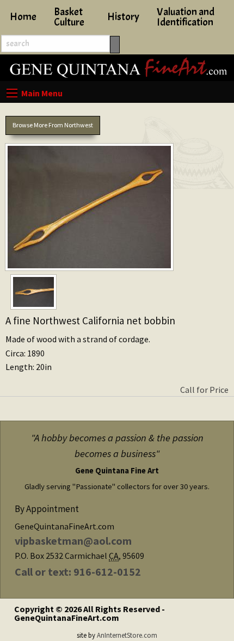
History (123, 16)
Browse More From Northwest (53, 125)
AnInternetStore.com (127, 635)
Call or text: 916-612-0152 (78, 571)
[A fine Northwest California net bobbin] (117, 209)
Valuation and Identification (185, 17)
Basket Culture (69, 17)
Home (23, 16)
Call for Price (204, 389)
